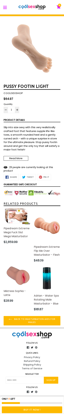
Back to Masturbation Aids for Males (34, 320)
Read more (15, 158)
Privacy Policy (32, 357)
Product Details (14, 120)
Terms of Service (32, 368)
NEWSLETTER (32, 374)
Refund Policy (32, 361)
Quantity (8, 104)
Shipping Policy (32, 364)
